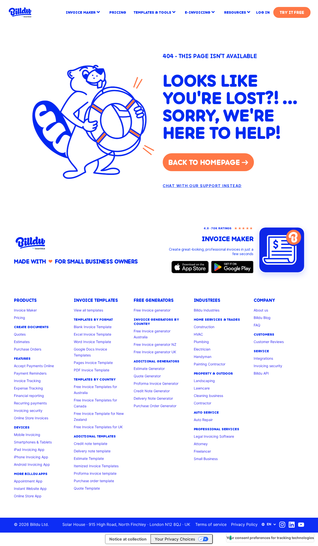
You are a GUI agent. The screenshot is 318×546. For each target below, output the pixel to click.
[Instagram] (282, 525)
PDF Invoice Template (91, 370)
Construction (204, 327)
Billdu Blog (262, 317)
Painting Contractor (209, 364)
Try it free (292, 12)
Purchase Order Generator (155, 406)
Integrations (263, 358)
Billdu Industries (206, 310)
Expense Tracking (28, 388)
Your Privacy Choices (175, 539)
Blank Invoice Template (93, 327)
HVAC (198, 334)
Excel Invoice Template (92, 334)
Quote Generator (147, 376)
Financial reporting (29, 395)
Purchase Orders (27, 349)
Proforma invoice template (95, 473)
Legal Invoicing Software (214, 436)
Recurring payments (30, 403)
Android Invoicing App (32, 464)
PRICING (117, 12)
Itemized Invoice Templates (96, 466)
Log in (263, 12)
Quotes (20, 334)
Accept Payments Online (34, 366)
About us (261, 310)
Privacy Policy (244, 524)
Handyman (202, 356)
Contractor (202, 403)
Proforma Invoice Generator (156, 383)
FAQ (257, 325)
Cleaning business (208, 395)
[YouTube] (301, 525)
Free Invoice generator (152, 310)
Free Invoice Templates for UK (98, 427)
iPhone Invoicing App (31, 457)
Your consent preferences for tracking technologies (270, 538)
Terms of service (211, 524)
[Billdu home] (84, 243)
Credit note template (90, 443)
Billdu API (261, 373)
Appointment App (28, 481)
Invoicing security (28, 410)
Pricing (19, 317)
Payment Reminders (30, 373)
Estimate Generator (149, 368)
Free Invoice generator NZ (155, 344)
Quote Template (87, 488)
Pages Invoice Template (93, 362)
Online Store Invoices (31, 418)
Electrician (202, 349)
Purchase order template (94, 481)
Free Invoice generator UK (155, 352)
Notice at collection (128, 539)
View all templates (88, 310)
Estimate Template (89, 458)
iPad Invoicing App (29, 449)
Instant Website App (30, 488)
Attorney (201, 444)
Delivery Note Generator (153, 398)
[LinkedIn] (292, 525)
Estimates (22, 342)
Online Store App (27, 496)
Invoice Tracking (27, 381)
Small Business (206, 459)
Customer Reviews (269, 342)
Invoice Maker (25, 310)
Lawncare (202, 388)
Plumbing (201, 342)
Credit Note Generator (152, 391)
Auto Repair (203, 420)
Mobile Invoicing (27, 434)
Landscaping (204, 381)
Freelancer (202, 451)
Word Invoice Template (92, 342)
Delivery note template (92, 451)
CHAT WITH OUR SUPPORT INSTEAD (202, 185)
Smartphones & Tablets (33, 442)
